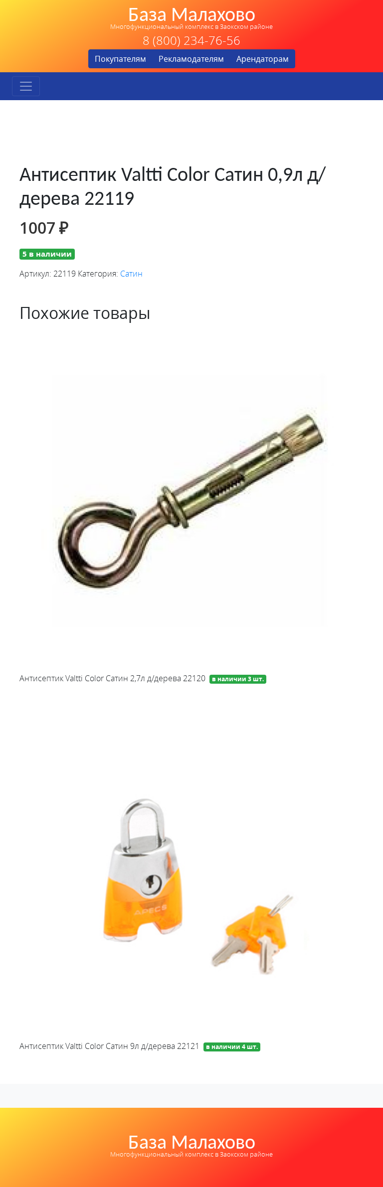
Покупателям (120, 58)
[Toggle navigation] (26, 86)
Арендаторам (262, 58)
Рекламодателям (191, 58)
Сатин (131, 273)
